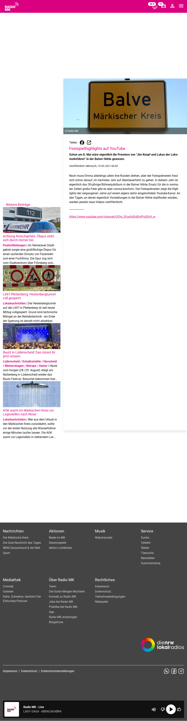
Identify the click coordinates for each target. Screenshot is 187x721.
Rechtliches (105, 580)
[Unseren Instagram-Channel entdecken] (181, 671)
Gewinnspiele (57, 542)
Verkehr (146, 542)
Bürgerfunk (56, 622)
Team (52, 586)
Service (147, 531)
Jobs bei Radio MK (61, 601)
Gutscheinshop (150, 563)
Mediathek (12, 580)
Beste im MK (57, 537)
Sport (6, 553)
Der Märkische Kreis (15, 537)
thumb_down (163, 709)
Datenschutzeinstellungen (57, 671)
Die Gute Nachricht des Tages (22, 542)
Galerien (8, 591)
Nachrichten (13, 531)
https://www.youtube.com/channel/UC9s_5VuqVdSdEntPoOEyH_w (112, 216)
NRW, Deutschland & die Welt (21, 548)
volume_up (153, 709)
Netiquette (101, 601)
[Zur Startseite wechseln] (11, 6)
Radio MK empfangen (63, 617)
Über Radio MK (61, 580)
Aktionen (56, 531)
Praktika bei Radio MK (63, 607)
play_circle (171, 709)
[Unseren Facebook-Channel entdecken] (174, 671)
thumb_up (179, 709)
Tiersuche (147, 553)
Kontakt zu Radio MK (62, 596)
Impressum (102, 586)
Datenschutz (103, 591)
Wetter (145, 548)
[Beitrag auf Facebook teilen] (82, 142)
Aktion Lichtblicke (60, 548)
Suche (145, 537)
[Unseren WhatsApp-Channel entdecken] (166, 671)
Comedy (8, 586)
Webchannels (103, 537)
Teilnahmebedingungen (110, 596)
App (51, 612)
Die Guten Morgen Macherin (67, 591)
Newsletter (147, 558)
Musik (100, 531)
